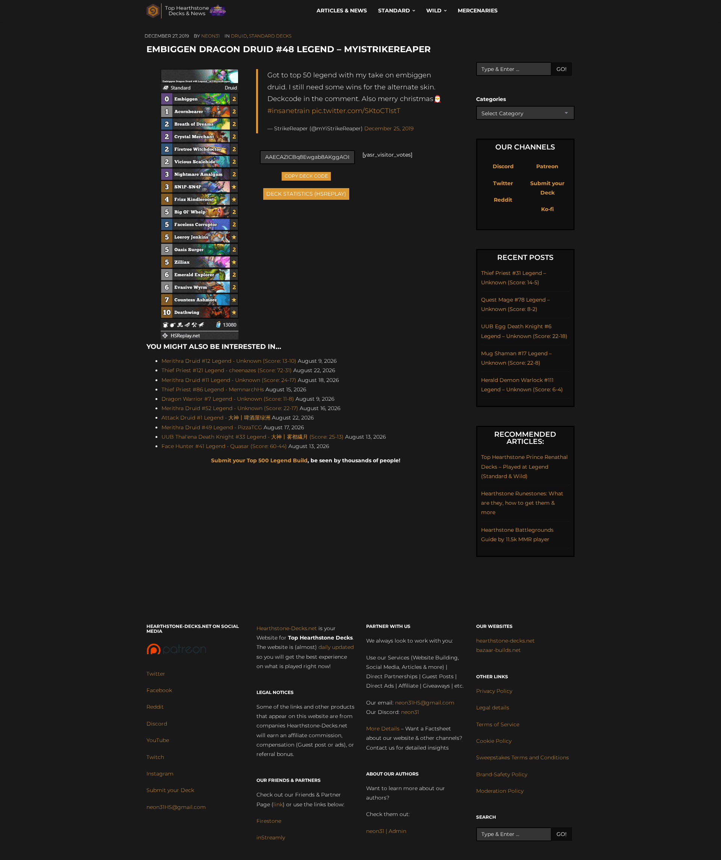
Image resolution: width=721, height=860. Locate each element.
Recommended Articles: (525, 438)
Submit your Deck (170, 790)
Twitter (503, 183)
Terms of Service (497, 724)
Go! (562, 69)
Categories (491, 99)
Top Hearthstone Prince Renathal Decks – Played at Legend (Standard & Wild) (524, 466)
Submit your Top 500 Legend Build (259, 460)
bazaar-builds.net (498, 650)
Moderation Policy (499, 791)
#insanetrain (288, 111)
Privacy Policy (494, 691)
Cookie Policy (493, 741)
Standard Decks (270, 36)
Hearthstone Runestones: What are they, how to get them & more (522, 503)
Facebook (159, 690)
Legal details (492, 707)
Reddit (503, 199)
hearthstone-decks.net (505, 640)
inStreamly (270, 837)
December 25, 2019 (388, 128)
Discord (503, 166)
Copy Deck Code (306, 175)
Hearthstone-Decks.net (286, 628)
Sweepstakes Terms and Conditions (522, 757)
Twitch (155, 757)
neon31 (210, 36)
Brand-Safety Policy (501, 774)
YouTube (157, 740)
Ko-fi (547, 209)
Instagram (159, 773)
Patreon (547, 166)
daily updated (336, 647)
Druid (239, 36)
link (278, 804)
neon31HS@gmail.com (176, 807)
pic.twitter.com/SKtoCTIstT (356, 111)
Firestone (268, 821)
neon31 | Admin (386, 831)
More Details (383, 728)
